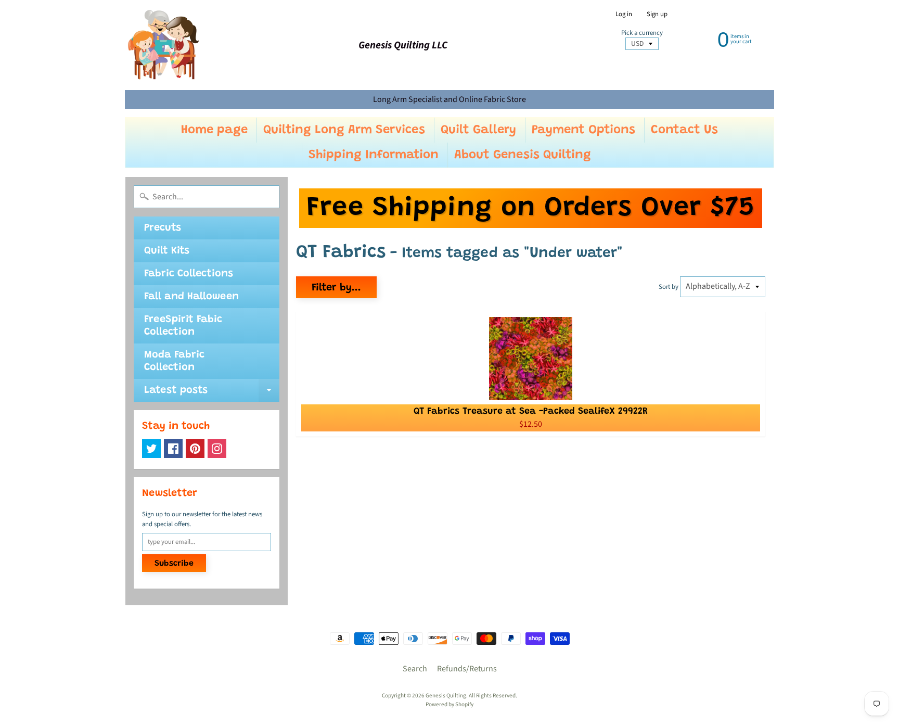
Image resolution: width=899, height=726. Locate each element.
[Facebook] (173, 448)
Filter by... (336, 288)
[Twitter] (151, 448)
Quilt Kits (166, 251)
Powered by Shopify (449, 704)
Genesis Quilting (446, 695)
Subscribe (174, 563)
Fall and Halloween (191, 296)
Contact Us (684, 130)
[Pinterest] (195, 448)
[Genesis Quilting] (164, 45)
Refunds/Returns (467, 668)
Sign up (657, 14)
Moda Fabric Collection (174, 361)
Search (415, 668)
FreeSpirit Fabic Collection (183, 325)
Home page (214, 130)
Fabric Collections (188, 274)
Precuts (162, 228)
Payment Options (583, 130)
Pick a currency (642, 33)
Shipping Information (374, 155)
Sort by (668, 286)
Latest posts (211, 393)
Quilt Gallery (478, 130)
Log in (623, 14)
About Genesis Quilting (522, 155)
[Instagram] (217, 448)
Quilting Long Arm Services (344, 130)
